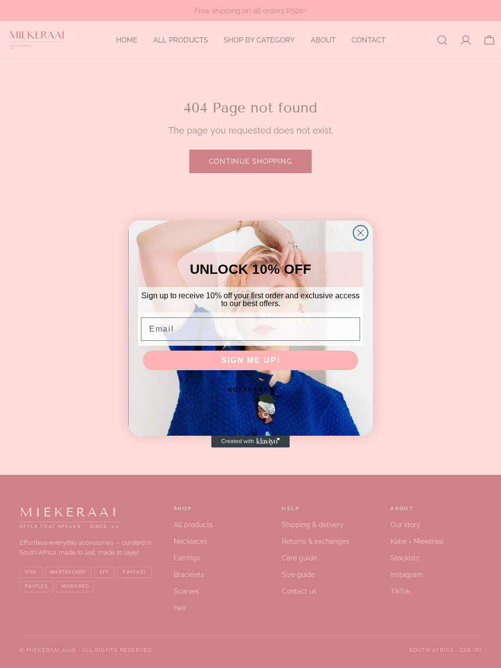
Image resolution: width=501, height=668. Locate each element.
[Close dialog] (360, 232)
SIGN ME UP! (250, 360)
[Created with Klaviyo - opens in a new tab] (250, 441)
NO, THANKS (251, 389)
